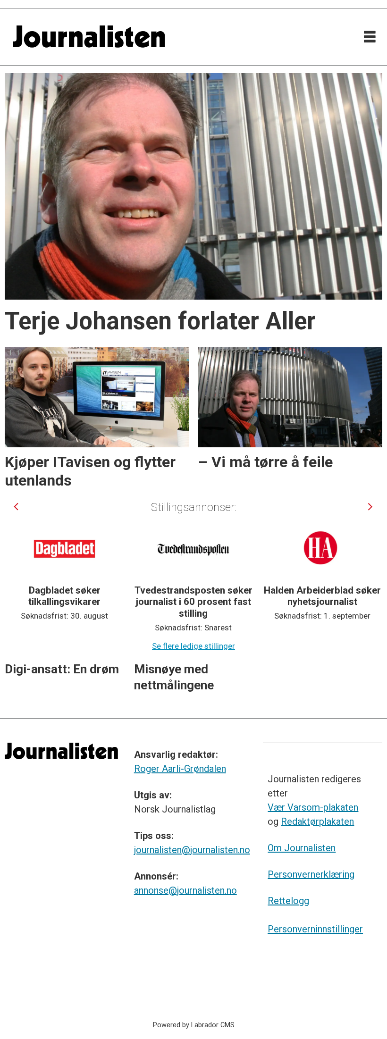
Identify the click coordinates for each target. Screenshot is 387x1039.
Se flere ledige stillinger (193, 646)
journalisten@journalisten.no (192, 849)
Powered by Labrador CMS (194, 1025)
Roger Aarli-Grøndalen (180, 768)
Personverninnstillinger (315, 929)
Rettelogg (288, 900)
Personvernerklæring (311, 874)
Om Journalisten (302, 848)
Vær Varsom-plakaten (313, 807)
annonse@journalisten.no (185, 890)
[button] (16, 507)
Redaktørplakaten (317, 821)
